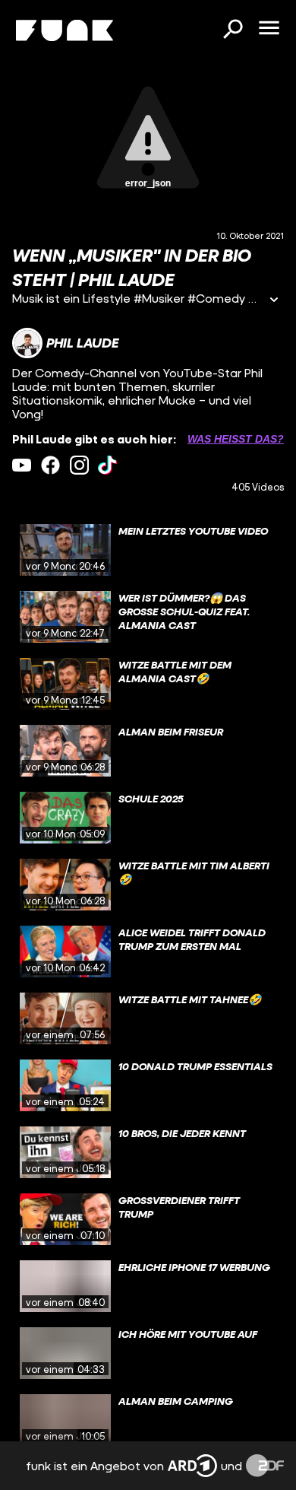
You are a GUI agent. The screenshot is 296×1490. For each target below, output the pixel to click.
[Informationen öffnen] (274, 300)
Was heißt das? (235, 439)
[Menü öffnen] (268, 28)
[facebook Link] (50, 465)
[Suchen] (232, 30)
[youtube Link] (21, 465)
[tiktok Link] (107, 465)
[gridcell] (148, 550)
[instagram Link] (79, 465)
